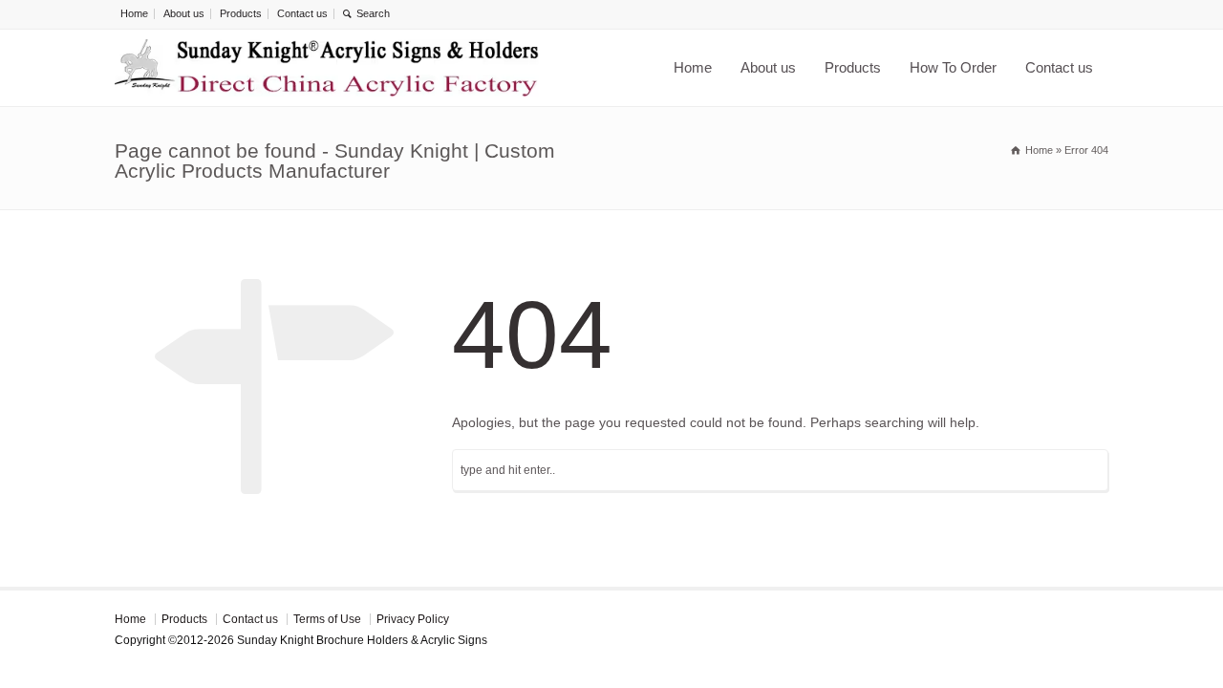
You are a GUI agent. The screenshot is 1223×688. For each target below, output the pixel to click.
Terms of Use (327, 619)
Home (134, 13)
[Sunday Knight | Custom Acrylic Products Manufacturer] (327, 68)
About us (183, 13)
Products (241, 13)
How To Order (953, 67)
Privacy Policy (412, 619)
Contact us (302, 13)
